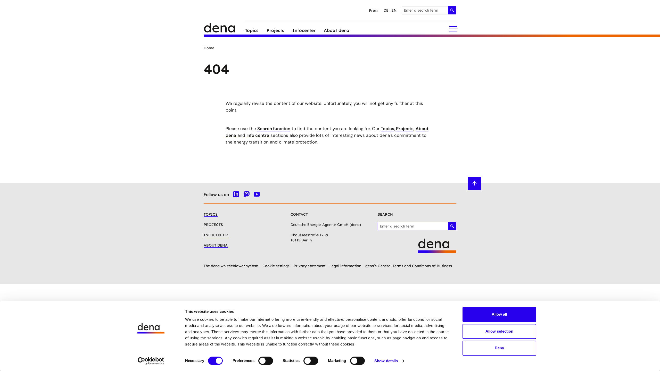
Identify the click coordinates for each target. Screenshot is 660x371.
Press (373, 10)
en (394, 10)
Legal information (345, 266)
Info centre (257, 135)
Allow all (499, 314)
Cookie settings (276, 266)
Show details (386, 361)
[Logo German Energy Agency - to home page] (224, 29)
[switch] (265, 361)
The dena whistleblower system (231, 266)
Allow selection (499, 331)
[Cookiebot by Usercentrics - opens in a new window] (151, 361)
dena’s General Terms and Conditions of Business (408, 266)
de (386, 10)
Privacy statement (309, 266)
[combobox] (429, 10)
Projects (404, 128)
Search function (273, 128)
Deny (499, 348)
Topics (387, 128)
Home (209, 48)
